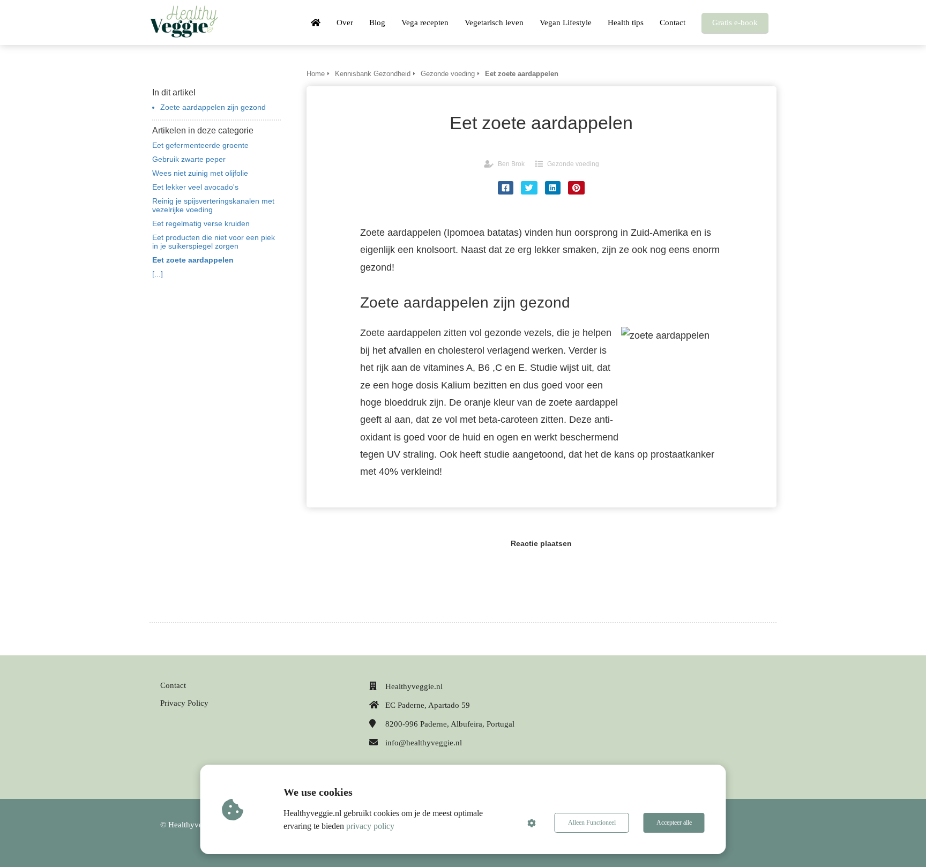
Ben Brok (511, 164)
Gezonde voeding (573, 164)
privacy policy (370, 826)
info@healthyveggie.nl (423, 742)
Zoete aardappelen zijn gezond (213, 107)
